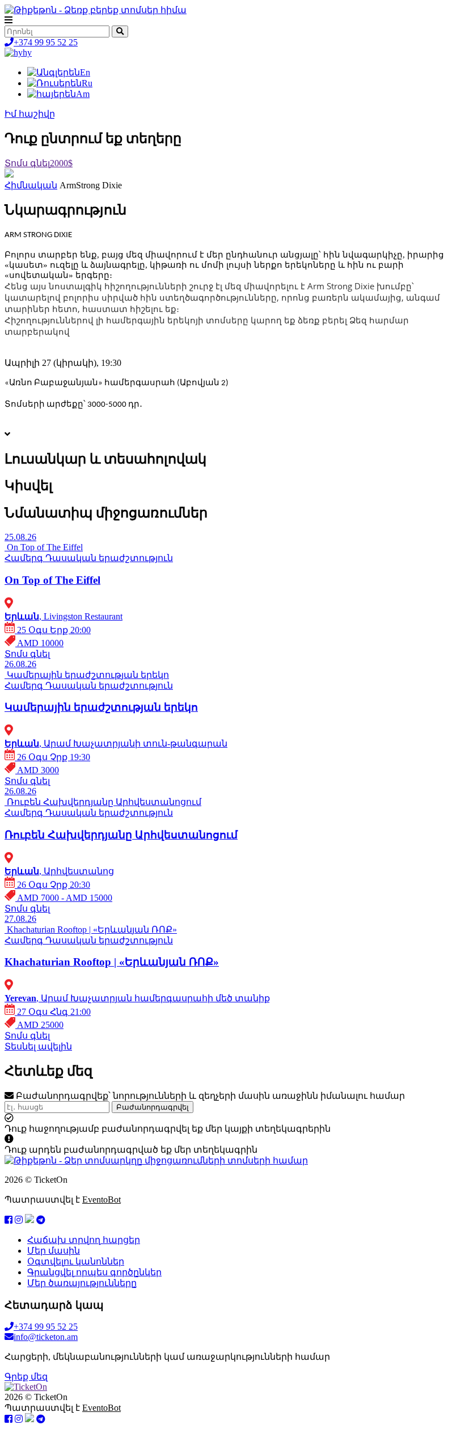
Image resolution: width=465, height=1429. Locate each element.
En (85, 72)
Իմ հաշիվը (30, 114)
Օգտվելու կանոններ (75, 1261)
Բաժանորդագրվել (152, 1107)
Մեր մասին (53, 1250)
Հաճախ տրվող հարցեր (83, 1240)
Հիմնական (31, 185)
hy (27, 52)
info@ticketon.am (46, 1337)
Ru (87, 83)
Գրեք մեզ (26, 1376)
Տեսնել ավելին (38, 1046)
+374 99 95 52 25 (46, 42)
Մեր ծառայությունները (82, 1283)
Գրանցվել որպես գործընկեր (94, 1272)
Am (83, 94)
